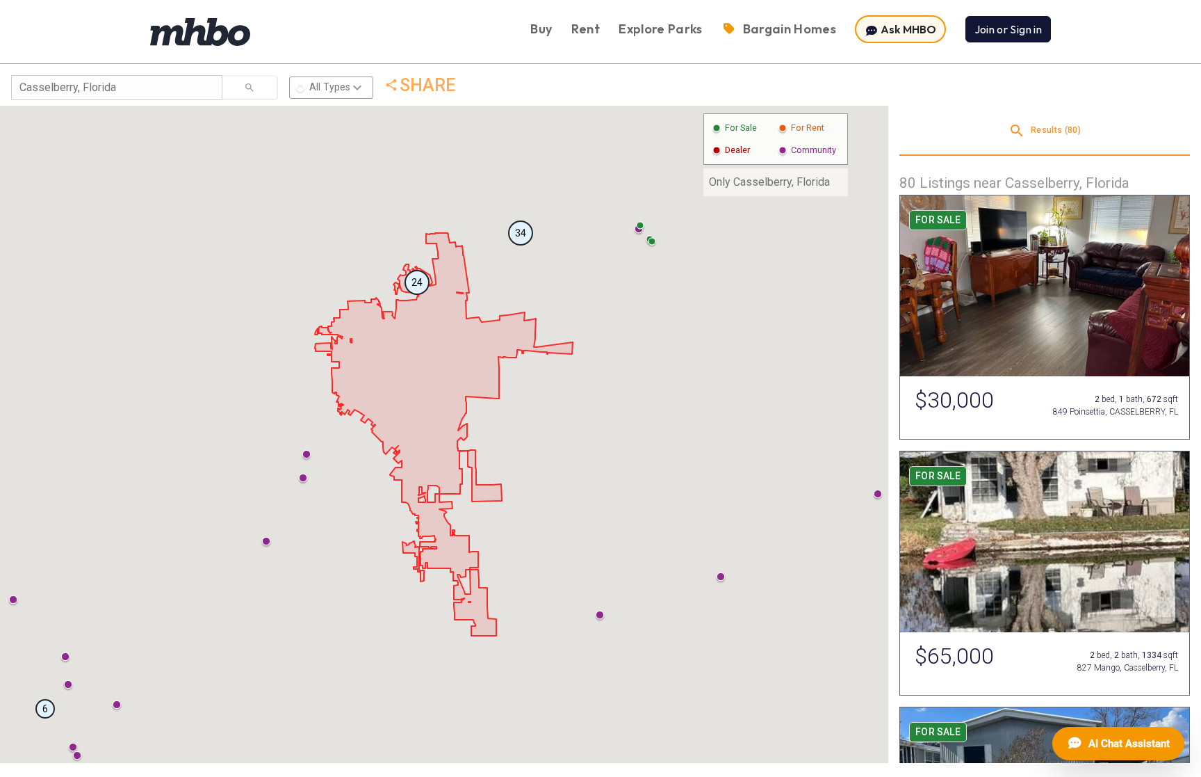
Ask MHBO (907, 29)
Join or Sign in (1008, 29)
